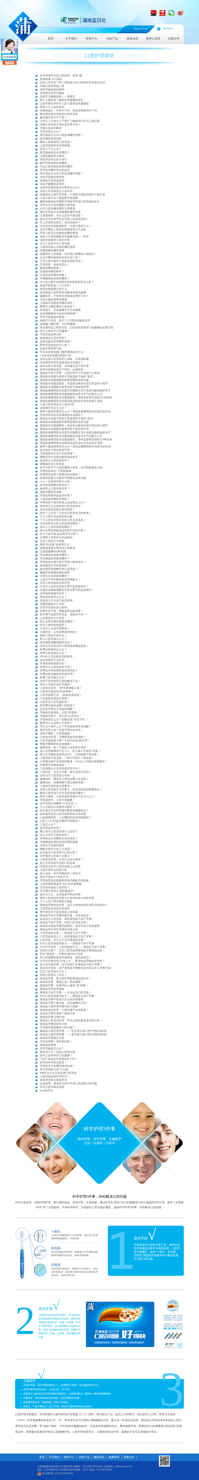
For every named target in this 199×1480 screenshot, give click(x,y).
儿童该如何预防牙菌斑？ (55, 499)
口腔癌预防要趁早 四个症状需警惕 (60, 884)
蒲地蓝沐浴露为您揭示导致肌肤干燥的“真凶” (67, 376)
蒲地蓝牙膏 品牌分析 (52, 1017)
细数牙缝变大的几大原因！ (56, 849)
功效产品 (112, 38)
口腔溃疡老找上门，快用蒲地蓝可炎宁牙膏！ (67, 936)
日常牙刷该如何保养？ (53, 317)
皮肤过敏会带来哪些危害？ (56, 341)
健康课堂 (114, 1457)
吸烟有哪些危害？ (51, 268)
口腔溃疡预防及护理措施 (55, 145)
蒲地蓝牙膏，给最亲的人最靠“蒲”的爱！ (64, 985)
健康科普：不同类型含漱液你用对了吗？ (64, 296)
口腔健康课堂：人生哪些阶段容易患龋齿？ (66, 817)
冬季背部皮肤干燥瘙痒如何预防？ (60, 474)
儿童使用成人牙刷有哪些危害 (57, 247)
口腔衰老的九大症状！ (53, 618)
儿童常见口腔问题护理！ (55, 702)
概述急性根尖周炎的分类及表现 (59, 114)
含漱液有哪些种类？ (52, 271)
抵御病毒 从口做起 (51, 79)
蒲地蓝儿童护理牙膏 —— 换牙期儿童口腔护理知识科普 (73, 1034)
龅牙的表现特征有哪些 (53, 163)
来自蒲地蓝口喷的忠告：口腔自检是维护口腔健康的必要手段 (76, 327)
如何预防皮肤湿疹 (51, 138)
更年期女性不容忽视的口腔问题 (59, 912)
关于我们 (71, 38)
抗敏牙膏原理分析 (51, 348)
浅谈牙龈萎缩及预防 (52, 184)
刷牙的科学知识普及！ (53, 1062)
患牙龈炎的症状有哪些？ (55, 152)
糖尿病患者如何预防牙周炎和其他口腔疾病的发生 (70, 201)
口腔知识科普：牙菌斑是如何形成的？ (63, 737)
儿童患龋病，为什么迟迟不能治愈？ (61, 215)
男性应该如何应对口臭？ (55, 345)
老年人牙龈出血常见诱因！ (56, 684)
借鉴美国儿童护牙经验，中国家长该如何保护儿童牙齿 (72, 194)
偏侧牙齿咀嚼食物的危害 (55, 572)
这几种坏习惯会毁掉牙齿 (55, 450)
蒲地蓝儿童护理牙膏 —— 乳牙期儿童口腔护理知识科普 (73, 1031)
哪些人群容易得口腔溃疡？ (56, 142)
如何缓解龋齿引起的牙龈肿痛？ (59, 313)
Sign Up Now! (141, 28)
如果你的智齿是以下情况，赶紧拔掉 (61, 369)
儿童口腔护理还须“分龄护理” (57, 404)
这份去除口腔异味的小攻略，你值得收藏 (64, 359)
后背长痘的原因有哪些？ (55, 576)
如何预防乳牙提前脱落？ (55, 565)
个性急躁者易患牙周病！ (55, 698)
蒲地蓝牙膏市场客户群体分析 (57, 1013)
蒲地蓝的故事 (48, 1045)
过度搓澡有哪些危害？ (53, 275)
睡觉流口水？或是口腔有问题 (57, 1052)
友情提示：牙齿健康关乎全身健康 (60, 310)
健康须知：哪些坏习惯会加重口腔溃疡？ (64, 779)
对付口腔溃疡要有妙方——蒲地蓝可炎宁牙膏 (67, 943)
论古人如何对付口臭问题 (55, 243)
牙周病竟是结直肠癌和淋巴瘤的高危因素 (64, 880)
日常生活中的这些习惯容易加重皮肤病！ (64, 646)
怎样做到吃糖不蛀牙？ (53, 593)
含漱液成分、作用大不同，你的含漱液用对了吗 (68, 110)
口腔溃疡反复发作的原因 (55, 908)
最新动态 (132, 38)
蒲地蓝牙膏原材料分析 (53, 1024)
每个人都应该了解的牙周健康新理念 (61, 100)
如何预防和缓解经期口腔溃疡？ (59, 569)
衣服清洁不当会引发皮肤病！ (57, 600)
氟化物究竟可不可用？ (53, 117)
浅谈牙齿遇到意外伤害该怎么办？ (60, 187)
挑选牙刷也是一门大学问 (55, 285)
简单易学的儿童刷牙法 (53, 1080)
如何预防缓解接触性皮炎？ (56, 642)
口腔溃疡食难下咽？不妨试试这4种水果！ (65, 740)
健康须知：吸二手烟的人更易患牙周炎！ (64, 747)
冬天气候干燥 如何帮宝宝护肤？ (59, 534)
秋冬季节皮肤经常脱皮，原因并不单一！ (64, 614)
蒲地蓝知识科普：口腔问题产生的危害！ (64, 1010)
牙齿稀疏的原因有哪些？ (55, 558)
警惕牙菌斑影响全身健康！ (56, 744)
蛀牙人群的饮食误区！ (53, 625)
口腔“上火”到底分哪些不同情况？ (60, 821)
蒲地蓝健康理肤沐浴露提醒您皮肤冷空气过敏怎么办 (71, 394)
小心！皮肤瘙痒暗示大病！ (56, 481)
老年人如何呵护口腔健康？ (56, 1055)
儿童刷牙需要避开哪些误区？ (57, 303)
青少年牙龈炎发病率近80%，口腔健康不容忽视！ (69, 754)
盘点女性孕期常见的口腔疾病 (57, 863)
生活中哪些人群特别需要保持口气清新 (63, 229)
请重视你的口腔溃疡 (52, 464)
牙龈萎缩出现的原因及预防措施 (59, 842)
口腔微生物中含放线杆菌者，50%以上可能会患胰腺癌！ (73, 761)
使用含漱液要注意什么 (53, 289)
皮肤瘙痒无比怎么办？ (53, 408)
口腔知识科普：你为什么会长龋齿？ (61, 859)
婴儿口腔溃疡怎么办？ (53, 639)
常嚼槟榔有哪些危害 (52, 250)
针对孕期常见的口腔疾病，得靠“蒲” (61, 75)
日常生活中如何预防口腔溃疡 (57, 205)
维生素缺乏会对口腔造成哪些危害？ (61, 135)
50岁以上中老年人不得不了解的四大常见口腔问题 (70, 121)
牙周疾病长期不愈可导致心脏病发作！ (63, 562)
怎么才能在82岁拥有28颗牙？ (57, 807)
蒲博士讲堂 (153, 38)
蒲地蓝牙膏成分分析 (52, 1038)
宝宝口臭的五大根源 (52, 541)
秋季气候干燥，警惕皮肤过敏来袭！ (61, 611)
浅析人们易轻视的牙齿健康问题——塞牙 (64, 236)
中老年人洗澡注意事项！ (55, 628)
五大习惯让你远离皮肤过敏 (56, 516)
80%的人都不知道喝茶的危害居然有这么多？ (67, 282)
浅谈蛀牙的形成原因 (52, 180)
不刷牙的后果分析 (51, 334)
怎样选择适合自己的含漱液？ (57, 453)
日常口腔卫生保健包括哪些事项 (59, 233)
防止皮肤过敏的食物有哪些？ (57, 621)
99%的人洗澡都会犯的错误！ (57, 656)
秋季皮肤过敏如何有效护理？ (57, 674)
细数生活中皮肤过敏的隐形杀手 (59, 457)
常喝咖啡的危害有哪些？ (55, 278)
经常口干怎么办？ (51, 149)
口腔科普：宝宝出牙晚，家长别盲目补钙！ (66, 772)
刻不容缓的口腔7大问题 (54, 1069)
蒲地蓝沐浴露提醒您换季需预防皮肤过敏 (64, 380)
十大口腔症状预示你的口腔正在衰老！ (63, 520)
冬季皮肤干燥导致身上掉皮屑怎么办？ (63, 502)
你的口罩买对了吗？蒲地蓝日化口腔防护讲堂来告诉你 (72, 82)
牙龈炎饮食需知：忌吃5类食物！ (59, 712)
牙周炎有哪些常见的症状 (55, 170)
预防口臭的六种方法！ (53, 635)
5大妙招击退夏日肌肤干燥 (55, 355)
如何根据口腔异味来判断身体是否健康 (63, 292)
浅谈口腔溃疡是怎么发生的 (56, 191)
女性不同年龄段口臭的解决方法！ (60, 681)
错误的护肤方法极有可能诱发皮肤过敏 (63, 478)
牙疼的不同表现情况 (52, 845)
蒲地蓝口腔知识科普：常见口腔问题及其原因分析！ (71, 1020)
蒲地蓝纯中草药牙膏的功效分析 (59, 929)
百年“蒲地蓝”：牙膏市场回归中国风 (61, 954)
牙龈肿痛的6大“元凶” (52, 604)
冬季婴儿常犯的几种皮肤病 (56, 537)
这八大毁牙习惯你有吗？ (55, 835)
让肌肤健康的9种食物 (53, 551)
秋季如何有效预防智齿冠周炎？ (59, 670)
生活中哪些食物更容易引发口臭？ (60, 257)
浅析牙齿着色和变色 (52, 177)
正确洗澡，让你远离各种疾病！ (59, 632)
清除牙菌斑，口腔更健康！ (56, 733)
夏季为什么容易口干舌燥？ (56, 723)
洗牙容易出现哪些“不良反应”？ (59, 803)
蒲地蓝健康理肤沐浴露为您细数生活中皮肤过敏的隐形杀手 (75, 390)
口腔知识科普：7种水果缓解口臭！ (61, 688)
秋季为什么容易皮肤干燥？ (56, 667)
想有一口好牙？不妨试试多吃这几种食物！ (66, 513)
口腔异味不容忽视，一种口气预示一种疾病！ (67, 758)
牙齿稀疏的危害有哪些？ (55, 555)
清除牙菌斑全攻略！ (52, 492)
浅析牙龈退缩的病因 (52, 89)
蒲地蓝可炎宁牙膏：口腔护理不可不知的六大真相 (70, 373)
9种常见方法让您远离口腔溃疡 (58, 1073)
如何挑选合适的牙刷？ (53, 338)
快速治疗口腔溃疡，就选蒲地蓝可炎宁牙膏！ (67, 919)
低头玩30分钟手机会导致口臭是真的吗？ (64, 219)
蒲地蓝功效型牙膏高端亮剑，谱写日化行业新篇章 (70, 926)
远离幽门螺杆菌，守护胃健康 (57, 324)
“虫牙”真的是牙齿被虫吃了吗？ (59, 1059)
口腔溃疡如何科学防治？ (55, 1076)
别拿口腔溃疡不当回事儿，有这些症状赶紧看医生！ (71, 789)
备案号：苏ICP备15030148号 (88, 1466)
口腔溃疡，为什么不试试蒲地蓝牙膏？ (63, 940)
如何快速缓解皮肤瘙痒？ (55, 485)
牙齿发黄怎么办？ (51, 131)
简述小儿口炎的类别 (52, 107)
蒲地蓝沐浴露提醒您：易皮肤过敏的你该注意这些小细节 (74, 383)
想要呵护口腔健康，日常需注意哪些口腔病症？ (68, 254)
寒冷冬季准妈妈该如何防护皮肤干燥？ (63, 530)
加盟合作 (174, 38)
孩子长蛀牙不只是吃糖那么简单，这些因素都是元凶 (71, 467)
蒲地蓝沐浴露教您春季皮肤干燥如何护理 (64, 387)
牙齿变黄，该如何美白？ (55, 264)
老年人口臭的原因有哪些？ (56, 527)
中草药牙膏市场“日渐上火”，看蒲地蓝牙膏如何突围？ (72, 961)
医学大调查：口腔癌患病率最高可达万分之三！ (68, 796)
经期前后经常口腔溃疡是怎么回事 (60, 866)
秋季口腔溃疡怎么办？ (53, 653)
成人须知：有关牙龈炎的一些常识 (60, 873)
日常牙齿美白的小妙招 (53, 607)
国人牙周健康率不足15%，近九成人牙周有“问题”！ (71, 751)
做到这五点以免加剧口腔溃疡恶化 (60, 506)
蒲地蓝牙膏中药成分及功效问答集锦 (61, 999)
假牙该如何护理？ (51, 828)
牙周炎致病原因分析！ (53, 663)
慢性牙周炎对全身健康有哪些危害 (60, 212)
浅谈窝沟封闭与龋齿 (52, 93)
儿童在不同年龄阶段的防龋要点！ (60, 579)
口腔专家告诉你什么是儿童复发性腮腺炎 (64, 103)
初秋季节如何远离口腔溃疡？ (57, 705)
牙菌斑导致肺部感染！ (53, 765)
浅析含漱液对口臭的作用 (55, 240)
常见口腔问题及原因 (52, 1087)
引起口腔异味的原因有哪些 (56, 166)
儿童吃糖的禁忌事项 (52, 156)
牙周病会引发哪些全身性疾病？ (59, 838)
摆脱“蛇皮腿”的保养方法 (54, 544)
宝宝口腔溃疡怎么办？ (53, 971)
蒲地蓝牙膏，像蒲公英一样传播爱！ (61, 982)
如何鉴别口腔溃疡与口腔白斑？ (59, 852)
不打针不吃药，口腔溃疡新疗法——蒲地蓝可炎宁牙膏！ (74, 947)
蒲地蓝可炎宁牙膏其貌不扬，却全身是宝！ (66, 915)
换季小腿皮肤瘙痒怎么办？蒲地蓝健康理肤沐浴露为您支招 (75, 411)
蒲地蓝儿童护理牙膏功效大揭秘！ (60, 1006)
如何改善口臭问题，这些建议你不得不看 (64, 366)
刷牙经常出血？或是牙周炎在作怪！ (61, 730)
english (168, 28)
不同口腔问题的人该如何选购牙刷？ (61, 261)
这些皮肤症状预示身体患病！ (57, 509)
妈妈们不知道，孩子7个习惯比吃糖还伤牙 (65, 320)
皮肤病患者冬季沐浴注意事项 (57, 548)
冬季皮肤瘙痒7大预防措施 (55, 471)
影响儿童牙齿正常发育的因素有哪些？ (63, 793)
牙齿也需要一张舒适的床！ (56, 1041)
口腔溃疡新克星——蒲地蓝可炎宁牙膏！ (64, 933)
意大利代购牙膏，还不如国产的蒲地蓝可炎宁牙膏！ (71, 964)
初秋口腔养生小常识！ (53, 975)
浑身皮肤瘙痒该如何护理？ (56, 495)
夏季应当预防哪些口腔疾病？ (57, 306)
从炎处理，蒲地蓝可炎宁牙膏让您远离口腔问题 (68, 1083)
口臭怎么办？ (48, 824)
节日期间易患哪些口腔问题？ (57, 1027)
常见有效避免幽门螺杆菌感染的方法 (61, 352)
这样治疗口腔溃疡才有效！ (56, 775)
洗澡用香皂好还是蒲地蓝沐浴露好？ (61, 362)
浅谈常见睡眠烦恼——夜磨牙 (57, 96)
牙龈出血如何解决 (51, 128)
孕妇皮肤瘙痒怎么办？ (53, 597)
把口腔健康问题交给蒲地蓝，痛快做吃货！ (66, 957)
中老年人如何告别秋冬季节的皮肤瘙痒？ (64, 586)
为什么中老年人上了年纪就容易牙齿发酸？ (66, 726)
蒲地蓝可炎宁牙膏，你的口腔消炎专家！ (64, 922)
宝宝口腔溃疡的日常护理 (55, 583)
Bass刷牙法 (46, 1090)
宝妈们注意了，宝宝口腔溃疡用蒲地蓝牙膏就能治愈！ (72, 950)
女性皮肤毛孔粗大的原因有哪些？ (60, 523)
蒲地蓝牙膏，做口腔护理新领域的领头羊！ (66, 978)
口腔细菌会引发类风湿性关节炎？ (60, 768)
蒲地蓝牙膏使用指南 (52, 989)
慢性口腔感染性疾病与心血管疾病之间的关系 (67, 898)
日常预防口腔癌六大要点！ (56, 856)
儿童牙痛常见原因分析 (53, 870)
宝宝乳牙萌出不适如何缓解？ (57, 709)
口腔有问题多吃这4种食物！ (57, 691)
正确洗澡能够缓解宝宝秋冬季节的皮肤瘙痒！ (67, 590)
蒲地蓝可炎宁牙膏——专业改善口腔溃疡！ (66, 992)
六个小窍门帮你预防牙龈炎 (56, 901)
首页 (50, 38)
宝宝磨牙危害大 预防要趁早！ (58, 891)
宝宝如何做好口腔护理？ (55, 887)
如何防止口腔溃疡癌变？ (55, 460)
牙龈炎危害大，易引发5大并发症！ (61, 716)
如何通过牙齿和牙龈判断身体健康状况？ (64, 810)
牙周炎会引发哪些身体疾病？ (57, 1066)
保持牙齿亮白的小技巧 (53, 159)
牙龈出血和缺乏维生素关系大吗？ (60, 124)
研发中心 (91, 38)
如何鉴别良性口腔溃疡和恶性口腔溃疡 (63, 814)
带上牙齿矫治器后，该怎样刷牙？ (60, 222)
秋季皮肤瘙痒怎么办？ (53, 649)
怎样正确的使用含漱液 (53, 299)
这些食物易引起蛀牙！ (53, 660)
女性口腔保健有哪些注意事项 (57, 208)
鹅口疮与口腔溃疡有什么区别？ (59, 831)
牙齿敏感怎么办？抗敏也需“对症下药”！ (64, 719)
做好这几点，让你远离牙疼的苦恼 (60, 894)
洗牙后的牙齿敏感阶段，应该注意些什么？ (66, 226)
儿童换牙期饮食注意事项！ (56, 786)
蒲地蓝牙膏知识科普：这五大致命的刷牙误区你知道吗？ (74, 905)
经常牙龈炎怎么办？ (52, 1048)
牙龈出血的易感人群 (52, 86)
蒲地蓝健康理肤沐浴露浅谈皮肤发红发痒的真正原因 (71, 401)
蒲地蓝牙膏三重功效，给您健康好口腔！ (64, 1003)
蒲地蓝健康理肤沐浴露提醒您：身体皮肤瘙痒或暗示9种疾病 (76, 397)
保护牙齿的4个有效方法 (54, 877)
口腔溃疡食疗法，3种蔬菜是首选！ (61, 695)
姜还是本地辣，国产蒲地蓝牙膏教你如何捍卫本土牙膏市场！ (76, 968)
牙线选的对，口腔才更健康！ (57, 800)
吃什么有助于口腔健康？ (55, 331)
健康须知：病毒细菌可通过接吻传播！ (63, 782)
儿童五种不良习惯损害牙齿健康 (59, 198)
